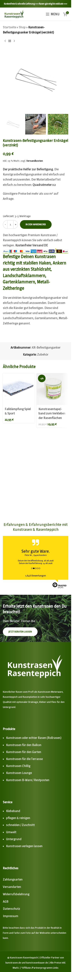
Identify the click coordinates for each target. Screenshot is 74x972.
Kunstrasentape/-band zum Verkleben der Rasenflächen (52, 413)
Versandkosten (34, 160)
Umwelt (11, 832)
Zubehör (42, 354)
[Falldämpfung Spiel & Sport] (19, 389)
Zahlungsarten (13, 879)
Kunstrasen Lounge (19, 773)
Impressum (10, 916)
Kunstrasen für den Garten (23, 752)
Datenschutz (11, 909)
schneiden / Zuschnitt (20, 825)
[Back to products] (9, 41)
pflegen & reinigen (18, 818)
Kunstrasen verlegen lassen (24, 846)
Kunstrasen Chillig (18, 766)
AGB (5, 901)
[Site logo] (14, 14)
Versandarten (12, 887)
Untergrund (13, 839)
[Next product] (14, 41)
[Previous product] (5, 41)
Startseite (9, 27)
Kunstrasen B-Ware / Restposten (27, 780)
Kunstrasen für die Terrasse (24, 759)
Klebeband (13, 811)
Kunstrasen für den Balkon (23, 745)
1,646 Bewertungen (35, 575)
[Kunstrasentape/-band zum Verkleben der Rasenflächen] (52, 389)
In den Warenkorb (36, 224)
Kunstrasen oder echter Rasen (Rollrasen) (33, 738)
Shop (22, 27)
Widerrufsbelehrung (16, 894)
